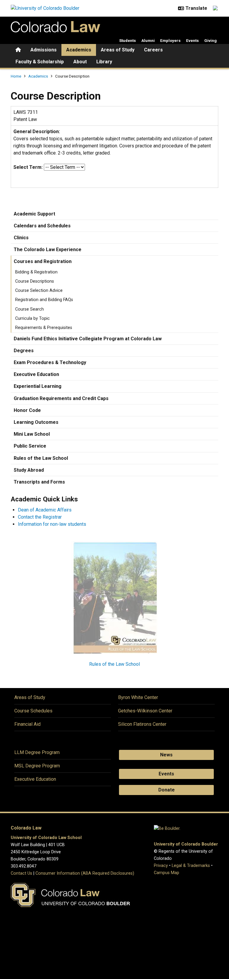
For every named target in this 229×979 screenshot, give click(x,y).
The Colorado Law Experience (47, 249)
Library (104, 61)
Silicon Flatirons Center (142, 724)
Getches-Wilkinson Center (145, 711)
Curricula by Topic (32, 318)
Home (16, 76)
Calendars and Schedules (42, 226)
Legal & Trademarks (191, 865)
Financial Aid (27, 724)
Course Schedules (33, 711)
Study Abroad (29, 470)
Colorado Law (26, 828)
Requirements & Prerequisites (43, 327)
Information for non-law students (52, 524)
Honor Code (27, 410)
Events (192, 40)
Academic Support (34, 214)
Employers (170, 40)
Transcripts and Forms (39, 482)
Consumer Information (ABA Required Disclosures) (84, 873)
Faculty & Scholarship (40, 61)
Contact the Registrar (40, 517)
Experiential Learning (37, 386)
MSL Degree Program (37, 766)
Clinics (21, 237)
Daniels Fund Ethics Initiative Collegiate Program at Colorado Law (88, 338)
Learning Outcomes (36, 422)
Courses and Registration (43, 261)
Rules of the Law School (41, 458)
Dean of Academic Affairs (45, 510)
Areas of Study (117, 50)
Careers (153, 50)
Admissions (43, 50)
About (80, 61)
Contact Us (21, 873)
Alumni (148, 40)
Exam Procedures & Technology (50, 362)
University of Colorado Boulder (186, 844)
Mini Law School (32, 434)
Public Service (30, 446)
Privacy (161, 865)
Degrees (24, 350)
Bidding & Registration (36, 272)
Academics (78, 50)
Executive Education (36, 374)
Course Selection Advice (39, 290)
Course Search (29, 309)
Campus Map (166, 872)
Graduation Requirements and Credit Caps (61, 398)
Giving (210, 40)
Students (127, 40)
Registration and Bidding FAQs (44, 299)
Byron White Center (138, 697)
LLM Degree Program (37, 752)
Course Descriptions (34, 281)
